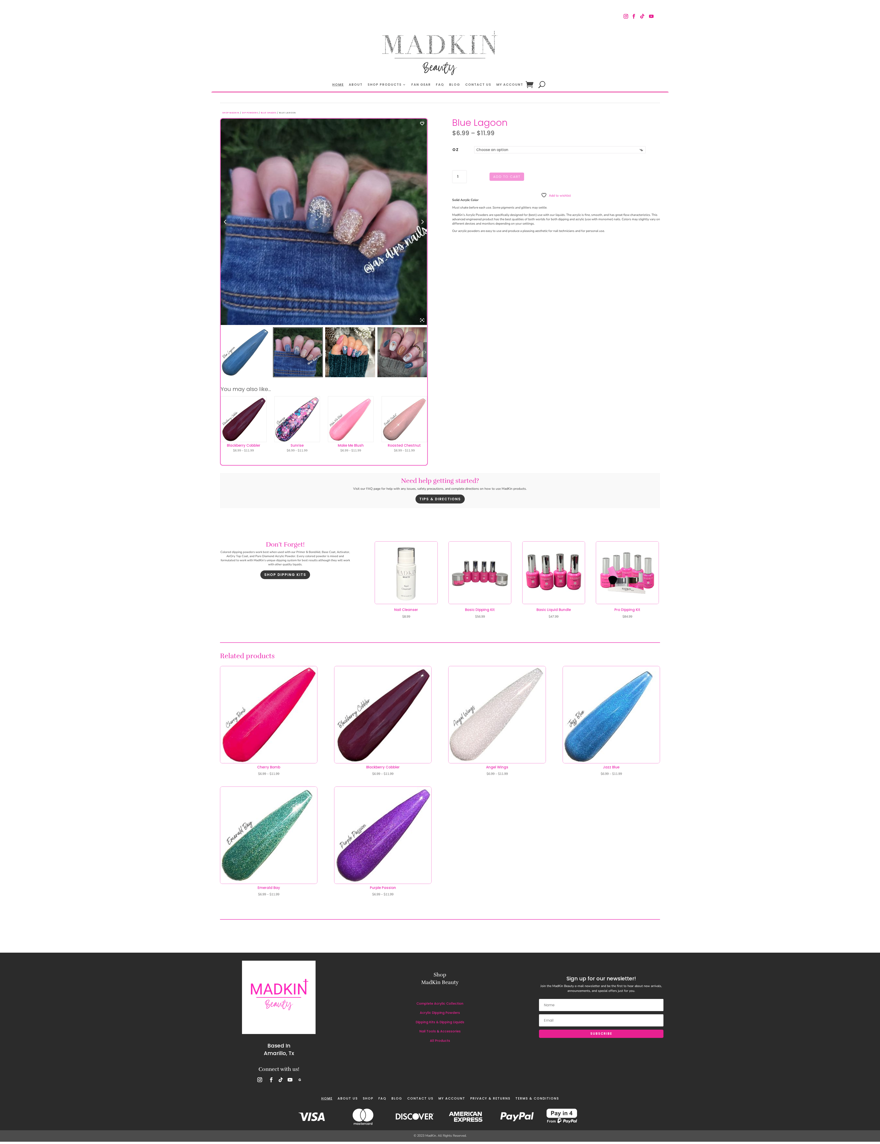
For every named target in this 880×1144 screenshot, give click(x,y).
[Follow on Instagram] (626, 16)
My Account (509, 84)
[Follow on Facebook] (634, 16)
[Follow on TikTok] (642, 16)
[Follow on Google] (300, 1080)
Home (338, 84)
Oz (455, 149)
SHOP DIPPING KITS (285, 574)
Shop (368, 1098)
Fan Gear (421, 84)
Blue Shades (268, 112)
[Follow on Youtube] (651, 17)
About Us (348, 1098)
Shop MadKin (230, 112)
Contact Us (478, 84)
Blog (454, 84)
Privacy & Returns (490, 1098)
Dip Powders (250, 112)
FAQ (440, 84)
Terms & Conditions (537, 1098)
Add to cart (506, 176)
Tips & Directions (440, 499)
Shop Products (385, 84)
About (356, 84)
